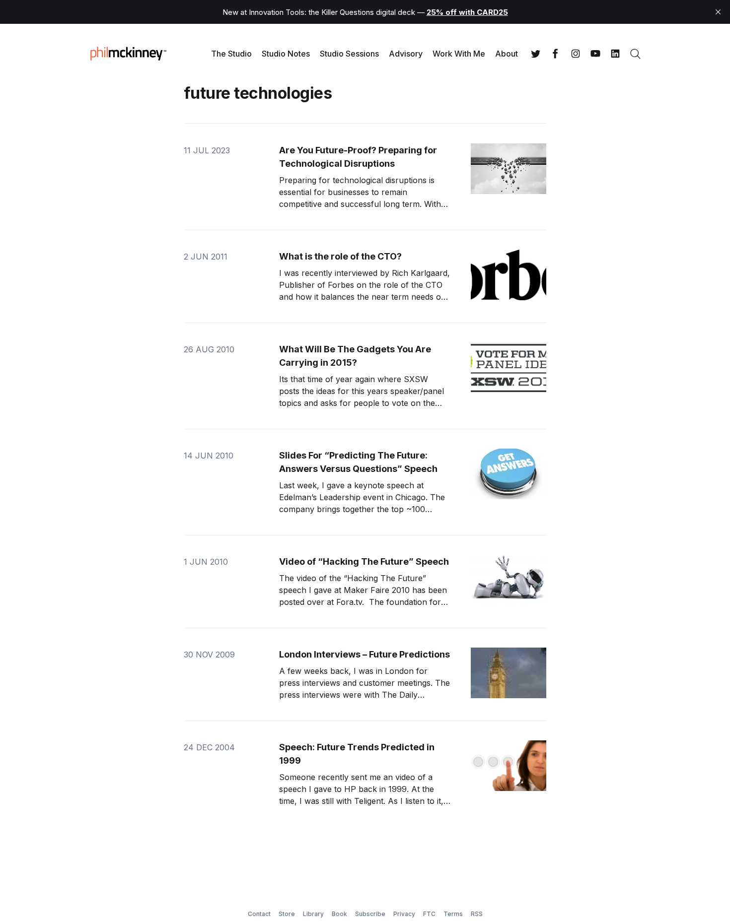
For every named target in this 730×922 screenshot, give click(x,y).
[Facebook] (556, 54)
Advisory (406, 54)
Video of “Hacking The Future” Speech (364, 561)
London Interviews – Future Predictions (364, 654)
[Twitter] (536, 54)
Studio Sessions (349, 54)
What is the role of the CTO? (340, 256)
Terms (453, 914)
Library (313, 914)
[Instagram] (576, 54)
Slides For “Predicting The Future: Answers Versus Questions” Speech (358, 462)
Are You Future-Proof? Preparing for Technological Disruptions (358, 157)
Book (339, 914)
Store (287, 914)
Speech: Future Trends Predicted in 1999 (357, 754)
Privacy (404, 914)
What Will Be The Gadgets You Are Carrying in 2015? (355, 356)
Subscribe (370, 914)
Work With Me (459, 54)
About (506, 54)
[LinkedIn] (615, 54)
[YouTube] (595, 54)
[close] (718, 12)
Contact (259, 914)
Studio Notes (286, 54)
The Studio (231, 54)
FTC (429, 914)
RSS (477, 914)
